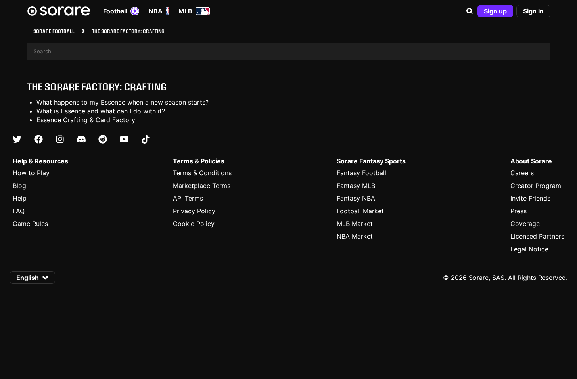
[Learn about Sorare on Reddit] (102, 139)
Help (20, 198)
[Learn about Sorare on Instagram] (59, 139)
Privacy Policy (194, 211)
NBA (156, 11)
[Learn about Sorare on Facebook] (38, 139)
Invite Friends (530, 198)
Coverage (525, 224)
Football (115, 11)
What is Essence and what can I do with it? (100, 111)
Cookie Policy (194, 224)
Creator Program (535, 186)
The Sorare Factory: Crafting (97, 86)
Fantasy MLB (356, 186)
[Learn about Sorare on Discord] (81, 139)
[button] (469, 11)
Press (518, 211)
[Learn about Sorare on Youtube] (124, 139)
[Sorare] (58, 11)
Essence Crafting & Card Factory (85, 120)
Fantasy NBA (356, 198)
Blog (19, 186)
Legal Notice (529, 249)
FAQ (19, 211)
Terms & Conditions (202, 173)
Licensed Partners (537, 236)
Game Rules (30, 224)
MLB (185, 11)
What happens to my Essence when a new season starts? (122, 102)
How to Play (31, 173)
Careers (522, 173)
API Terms (188, 198)
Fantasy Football (361, 173)
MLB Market (355, 224)
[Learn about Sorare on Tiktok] (145, 139)
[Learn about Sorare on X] (17, 139)
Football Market (360, 211)
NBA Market (355, 236)
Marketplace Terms (201, 186)
